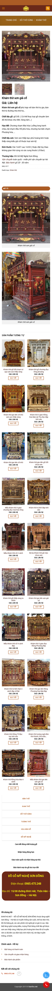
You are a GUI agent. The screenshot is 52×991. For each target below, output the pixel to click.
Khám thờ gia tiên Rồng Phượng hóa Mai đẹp (39, 690)
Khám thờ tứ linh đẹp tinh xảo (39, 509)
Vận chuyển (7, 159)
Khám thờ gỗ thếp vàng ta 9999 (13, 599)
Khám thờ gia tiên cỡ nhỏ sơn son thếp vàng (13, 416)
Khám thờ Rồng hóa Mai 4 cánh (13, 781)
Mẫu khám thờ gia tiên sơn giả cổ (38, 781)
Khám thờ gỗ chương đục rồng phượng (39, 370)
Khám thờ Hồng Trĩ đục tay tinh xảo (13, 735)
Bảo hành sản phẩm (12, 960)
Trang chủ (11, 20)
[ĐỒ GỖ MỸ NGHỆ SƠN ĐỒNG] (26, 8)
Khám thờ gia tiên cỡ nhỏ (13, 462)
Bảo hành (10, 162)
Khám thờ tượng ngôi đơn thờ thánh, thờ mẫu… (39, 735)
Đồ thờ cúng (26, 20)
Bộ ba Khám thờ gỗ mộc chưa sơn (38, 554)
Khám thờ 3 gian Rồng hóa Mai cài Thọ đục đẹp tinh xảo (38, 417)
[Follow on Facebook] (19, 974)
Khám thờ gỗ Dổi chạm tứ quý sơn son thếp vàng (13, 370)
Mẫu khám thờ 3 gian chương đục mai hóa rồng (13, 509)
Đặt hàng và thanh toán (13, 949)
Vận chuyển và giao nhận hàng (16, 954)
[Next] (46, 56)
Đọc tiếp (13, 378)
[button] (3, 8)
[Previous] (6, 56)
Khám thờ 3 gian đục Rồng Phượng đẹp (39, 645)
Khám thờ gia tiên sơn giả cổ (39, 599)
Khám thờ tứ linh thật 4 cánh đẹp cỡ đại (13, 690)
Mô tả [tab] (5, 188)
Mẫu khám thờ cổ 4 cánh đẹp (13, 645)
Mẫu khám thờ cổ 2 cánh (13, 553)
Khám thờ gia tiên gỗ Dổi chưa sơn (38, 463)
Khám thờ (41, 20)
